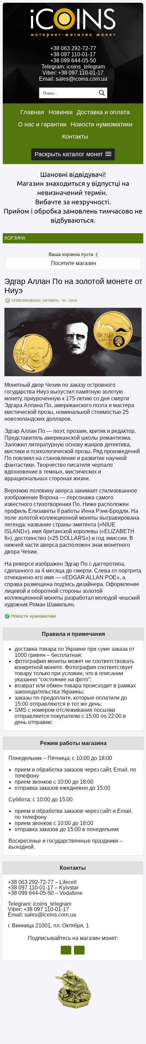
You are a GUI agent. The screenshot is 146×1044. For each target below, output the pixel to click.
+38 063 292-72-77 (73, 48)
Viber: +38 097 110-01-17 (73, 73)
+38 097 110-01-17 (73, 54)
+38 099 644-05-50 (73, 60)
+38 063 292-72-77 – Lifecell (42, 882)
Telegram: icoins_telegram (73, 66)
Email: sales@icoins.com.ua (73, 79)
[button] (73, 154)
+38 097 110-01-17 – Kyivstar (43, 887)
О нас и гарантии (42, 124)
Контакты (75, 136)
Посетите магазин (73, 263)
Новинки (61, 112)
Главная (32, 112)
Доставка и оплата (103, 112)
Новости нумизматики (101, 124)
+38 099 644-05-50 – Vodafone (45, 893)
